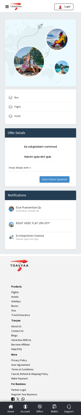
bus (16, 97)
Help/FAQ (16, 349)
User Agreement (20, 365)
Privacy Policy (19, 360)
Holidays (16, 301)
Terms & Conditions (22, 369)
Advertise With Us (21, 340)
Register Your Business (24, 394)
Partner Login (18, 390)
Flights (15, 292)
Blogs (14, 335)
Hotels (15, 297)
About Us (16, 326)
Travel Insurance (20, 315)
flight (17, 107)
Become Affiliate (20, 345)
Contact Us (17, 331)
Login (66, 7)
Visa (13, 310)
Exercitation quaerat (54, 179)
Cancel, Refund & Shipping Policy (29, 374)
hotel (17, 116)
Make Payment (19, 379)
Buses (14, 306)
